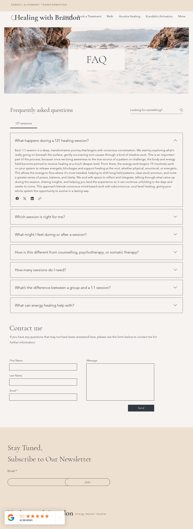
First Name (16, 360)
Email (13, 390)
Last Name (16, 375)
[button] (110, 16)
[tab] (23, 123)
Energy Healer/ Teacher (91, 513)
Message (92, 360)
